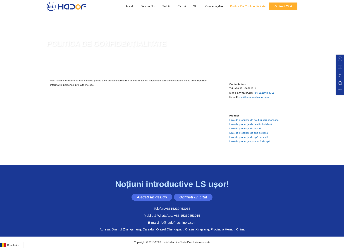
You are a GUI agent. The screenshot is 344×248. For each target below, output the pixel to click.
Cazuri (182, 6)
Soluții (166, 6)
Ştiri (195, 6)
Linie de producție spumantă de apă (249, 141)
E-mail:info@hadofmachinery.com (172, 222)
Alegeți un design (152, 197)
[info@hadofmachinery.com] (340, 67)
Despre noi (148, 6)
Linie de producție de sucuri (245, 128)
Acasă (129, 6)
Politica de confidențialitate (248, 6)
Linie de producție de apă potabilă (248, 132)
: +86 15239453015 (172, 215)
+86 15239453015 (264, 92)
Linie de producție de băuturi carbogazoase (254, 119)
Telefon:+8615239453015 (172, 208)
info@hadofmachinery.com (253, 97)
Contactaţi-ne (214, 6)
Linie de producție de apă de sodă (248, 137)
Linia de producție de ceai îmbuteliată (250, 124)
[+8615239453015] (340, 59)
